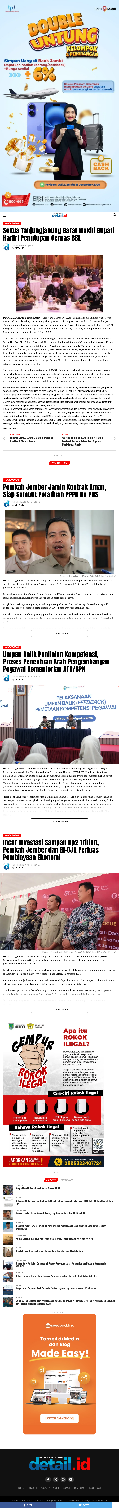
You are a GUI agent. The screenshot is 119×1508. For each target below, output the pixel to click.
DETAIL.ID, (9, 317)
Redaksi (66, 1487)
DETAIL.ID (19, 248)
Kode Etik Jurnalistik (27, 1487)
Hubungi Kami (95, 1487)
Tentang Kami (79, 1487)
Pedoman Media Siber (50, 1487)
